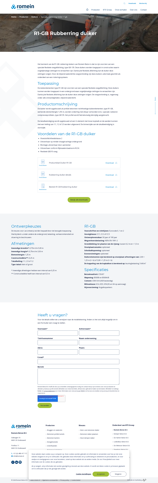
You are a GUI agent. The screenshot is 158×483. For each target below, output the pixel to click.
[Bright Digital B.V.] (144, 480)
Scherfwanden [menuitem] (52, 446)
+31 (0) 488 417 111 (20, 453)
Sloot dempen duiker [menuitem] (87, 438)
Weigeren (118, 474)
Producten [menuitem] (95, 10)
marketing (138, 480)
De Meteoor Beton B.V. (122, 446)
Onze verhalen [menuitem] (121, 10)
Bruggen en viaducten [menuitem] (54, 430)
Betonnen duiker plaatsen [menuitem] (89, 434)
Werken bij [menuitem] (143, 3)
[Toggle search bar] (124, 3)
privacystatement (49, 391)
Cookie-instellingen (83, 474)
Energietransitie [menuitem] (52, 442)
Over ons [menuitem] (133, 10)
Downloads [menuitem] (132, 3)
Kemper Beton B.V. (120, 434)
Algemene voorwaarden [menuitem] (50, 480)
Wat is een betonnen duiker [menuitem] (89, 430)
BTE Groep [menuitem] (107, 10)
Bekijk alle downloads (79, 200)
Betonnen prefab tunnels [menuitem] (55, 434)
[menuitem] (87, 9)
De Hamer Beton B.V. (121, 438)
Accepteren (101, 474)
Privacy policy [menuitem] (64, 480)
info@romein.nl (18, 456)
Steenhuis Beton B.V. (121, 450)
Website (130, 480)
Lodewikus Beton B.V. (121, 442)
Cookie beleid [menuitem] (75, 480)
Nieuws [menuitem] (82, 425)
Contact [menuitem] (143, 10)
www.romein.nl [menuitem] (35, 480)
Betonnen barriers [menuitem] (53, 438)
